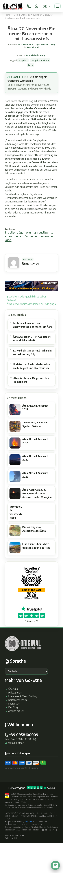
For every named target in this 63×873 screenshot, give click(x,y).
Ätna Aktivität (32, 55)
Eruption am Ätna (40, 60)
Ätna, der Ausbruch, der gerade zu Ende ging (31, 303)
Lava (30, 65)
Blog (16, 14)
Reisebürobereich (17, 699)
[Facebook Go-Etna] (43, 830)
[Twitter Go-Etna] (46, 830)
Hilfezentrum (15, 692)
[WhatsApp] (36, 5)
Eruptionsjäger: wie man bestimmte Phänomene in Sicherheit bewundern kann (30, 236)
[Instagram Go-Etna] (50, 830)
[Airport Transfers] (31, 285)
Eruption (23, 60)
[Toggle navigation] (57, 6)
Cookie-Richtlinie (31, 827)
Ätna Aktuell (32, 47)
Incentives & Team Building (22, 696)
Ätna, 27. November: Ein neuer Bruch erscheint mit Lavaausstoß (31, 33)
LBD (15, 838)
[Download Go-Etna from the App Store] (53, 830)
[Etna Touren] (12, 6)
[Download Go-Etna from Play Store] (57, 830)
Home (7, 14)
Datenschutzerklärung (14, 827)
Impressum (14, 703)
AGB (18, 830)
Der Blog (13, 707)
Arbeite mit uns (16, 710)
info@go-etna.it (16, 742)
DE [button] (45, 6)
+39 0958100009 (23, 734)
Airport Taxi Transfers (30, 830)
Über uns (13, 688)
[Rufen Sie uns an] (29, 5)
